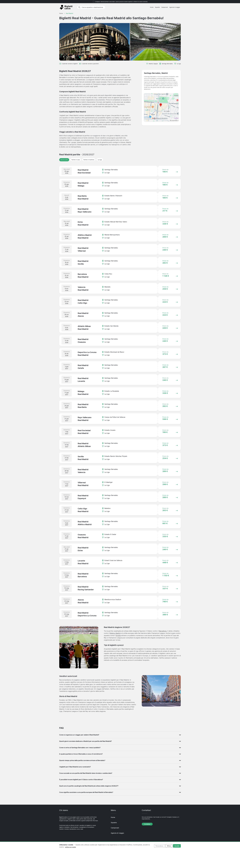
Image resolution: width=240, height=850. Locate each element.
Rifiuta (169, 846)
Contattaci (147, 824)
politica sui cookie (70, 847)
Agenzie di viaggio (174, 7)
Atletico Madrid (115, 633)
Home (151, 7)
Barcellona (162, 631)
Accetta (176, 846)
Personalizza (159, 846)
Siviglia (118, 635)
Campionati (164, 7)
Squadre (157, 7)
